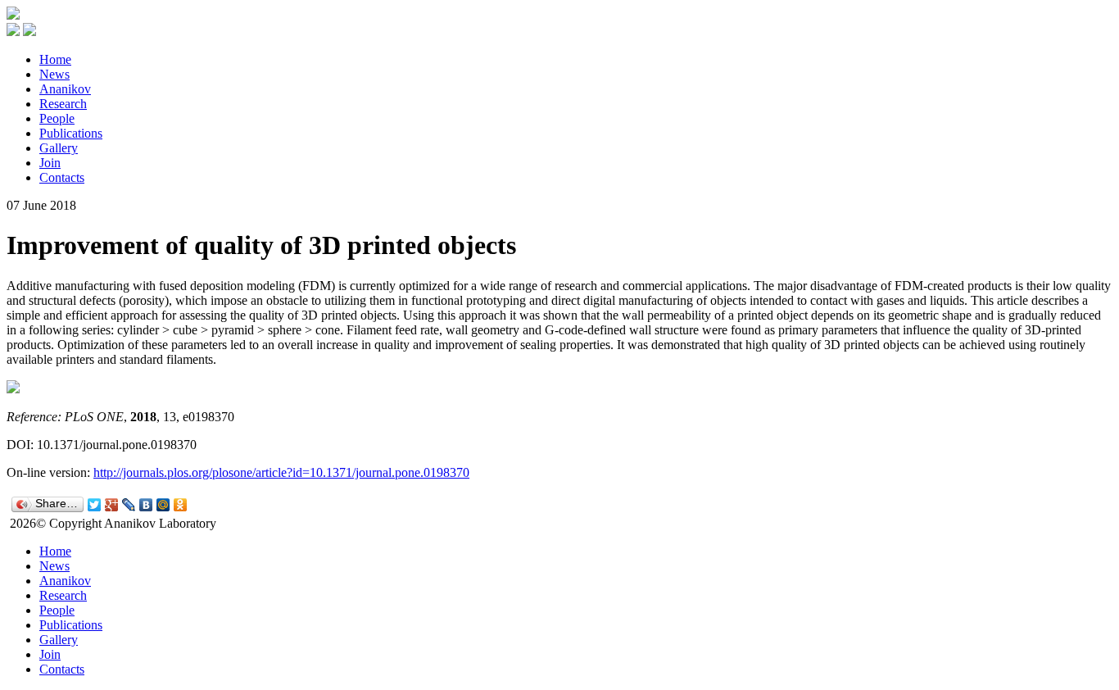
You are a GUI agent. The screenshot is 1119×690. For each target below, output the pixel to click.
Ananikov (65, 89)
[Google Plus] (111, 504)
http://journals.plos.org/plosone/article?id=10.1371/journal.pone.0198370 (281, 472)
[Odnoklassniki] (180, 504)
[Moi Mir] (163, 504)
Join (50, 163)
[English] (29, 32)
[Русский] (13, 32)
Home (55, 59)
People (57, 118)
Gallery (58, 148)
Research (63, 104)
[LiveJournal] (129, 504)
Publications (70, 133)
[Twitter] (94, 504)
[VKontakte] (146, 504)
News (54, 74)
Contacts (61, 177)
